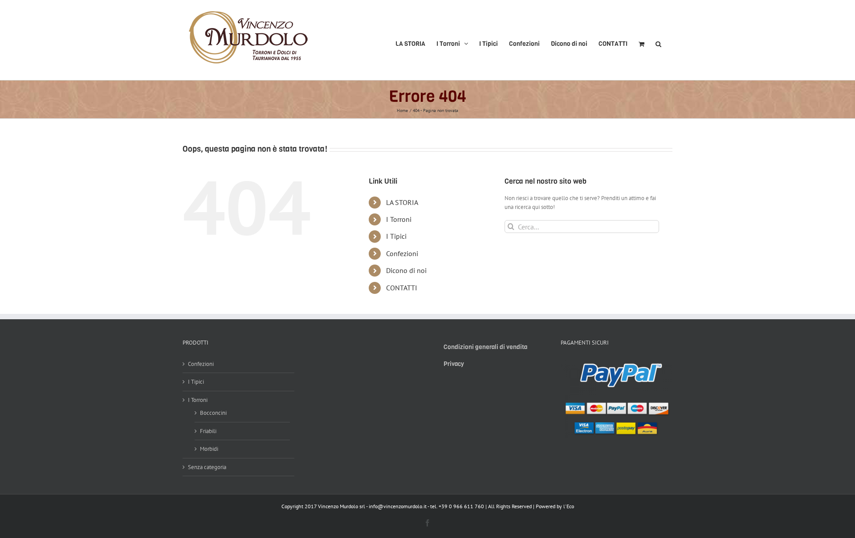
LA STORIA (402, 202)
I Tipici (396, 236)
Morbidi (209, 449)
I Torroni (398, 219)
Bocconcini (213, 413)
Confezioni (402, 253)
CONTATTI (401, 287)
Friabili (208, 431)
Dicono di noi (406, 270)
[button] (658, 40)
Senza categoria (207, 467)
